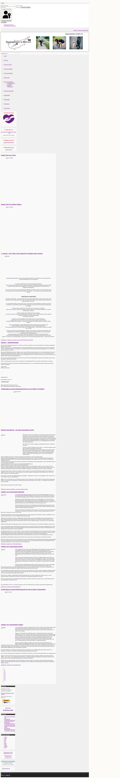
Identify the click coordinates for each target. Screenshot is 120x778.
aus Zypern (9, 84)
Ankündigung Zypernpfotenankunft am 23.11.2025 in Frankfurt (22, 389)
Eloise (20, 549)
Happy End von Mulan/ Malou (11, 204)
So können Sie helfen (9, 91)
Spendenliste (7, 95)
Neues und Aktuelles (8, 81)
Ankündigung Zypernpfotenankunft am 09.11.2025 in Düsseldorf (23, 589)
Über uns (6, 60)
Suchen (2, 53)
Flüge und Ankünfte (8, 73)
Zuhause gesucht (8, 64)
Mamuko (26, 494)
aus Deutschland (11, 83)
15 (4, 677)
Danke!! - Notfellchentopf (9, 342)
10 (4, 671)
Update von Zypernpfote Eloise (12, 546)
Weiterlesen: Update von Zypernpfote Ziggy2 (11, 665)
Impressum (79, 30)
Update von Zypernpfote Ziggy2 (12, 625)
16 (4, 678)
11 (4, 673)
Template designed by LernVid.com (8, 776)
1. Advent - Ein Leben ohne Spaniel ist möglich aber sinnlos (22, 253)
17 (4, 680)
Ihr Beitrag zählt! (8, 710)
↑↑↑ (1, 774)
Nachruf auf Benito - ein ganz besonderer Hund (17, 430)
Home (5, 56)
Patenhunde (6, 77)
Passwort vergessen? (9, 24)
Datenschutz (85, 30)
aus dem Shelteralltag (10, 86)
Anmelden (3, 22)
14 (4, 676)
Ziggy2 (30, 627)
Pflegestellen (7, 99)
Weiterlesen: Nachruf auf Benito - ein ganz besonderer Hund (14, 489)
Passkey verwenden (6, 20)
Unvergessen (7, 108)
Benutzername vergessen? (10, 26)
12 (4, 674)
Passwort (18, 7)
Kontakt (75, 30)
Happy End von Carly (8, 155)
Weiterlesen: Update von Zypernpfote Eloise (10, 586)
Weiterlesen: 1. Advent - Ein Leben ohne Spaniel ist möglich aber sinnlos (17, 340)
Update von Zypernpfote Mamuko (12, 492)
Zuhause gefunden (8, 69)
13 (4, 675)
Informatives (6, 104)
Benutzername (19, 5)
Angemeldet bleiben (7, 9)
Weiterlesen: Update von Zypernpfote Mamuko (11, 544)
